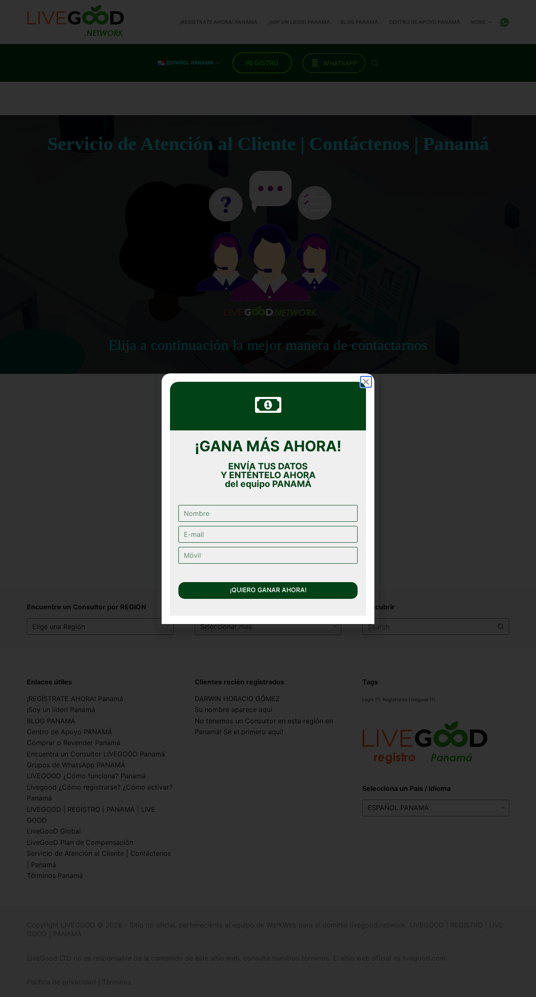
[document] (268, 498)
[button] (366, 367)
